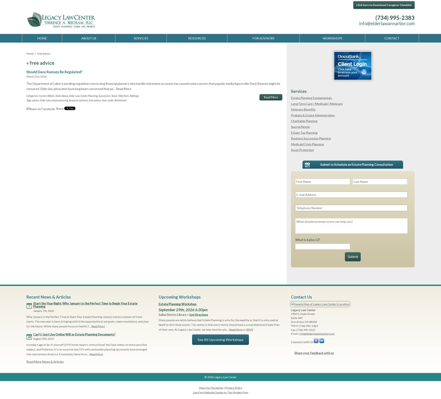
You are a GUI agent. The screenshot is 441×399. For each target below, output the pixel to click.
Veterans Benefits (303, 109)
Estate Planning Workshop (177, 304)
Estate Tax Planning (304, 133)
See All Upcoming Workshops (220, 339)
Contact (391, 38)
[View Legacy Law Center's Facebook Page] (316, 341)
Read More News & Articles (45, 362)
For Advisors (263, 38)
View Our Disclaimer (211, 387)
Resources (197, 38)
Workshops (332, 38)
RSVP (249, 329)
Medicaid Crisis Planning (307, 144)
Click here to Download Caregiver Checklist (384, 5)
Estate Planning (89, 95)
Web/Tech (123, 95)
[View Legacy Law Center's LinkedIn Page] (322, 341)
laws (104, 100)
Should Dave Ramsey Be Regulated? (54, 72)
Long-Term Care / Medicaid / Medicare (317, 104)
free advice (95, 100)
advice (35, 100)
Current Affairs (47, 95)
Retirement (120, 100)
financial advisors (78, 100)
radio (111, 100)
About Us (88, 38)
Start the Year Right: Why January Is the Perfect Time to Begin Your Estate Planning (85, 304)
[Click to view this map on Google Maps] (320, 304)
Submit (352, 257)
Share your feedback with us (314, 353)
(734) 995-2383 (395, 17)
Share (59, 108)
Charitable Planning (304, 121)
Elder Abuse (62, 95)
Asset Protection (302, 150)
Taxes (114, 95)
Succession (104, 95)
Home (42, 38)
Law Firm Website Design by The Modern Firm (220, 392)
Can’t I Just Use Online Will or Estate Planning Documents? (74, 334)
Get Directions (198, 314)
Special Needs (300, 127)
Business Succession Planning (311, 138)
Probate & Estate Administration (313, 115)
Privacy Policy (233, 387)
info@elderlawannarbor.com (387, 23)
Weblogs (134, 95)
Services (141, 38)
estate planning (60, 100)
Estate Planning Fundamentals (311, 98)
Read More (123, 89)
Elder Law (74, 95)
